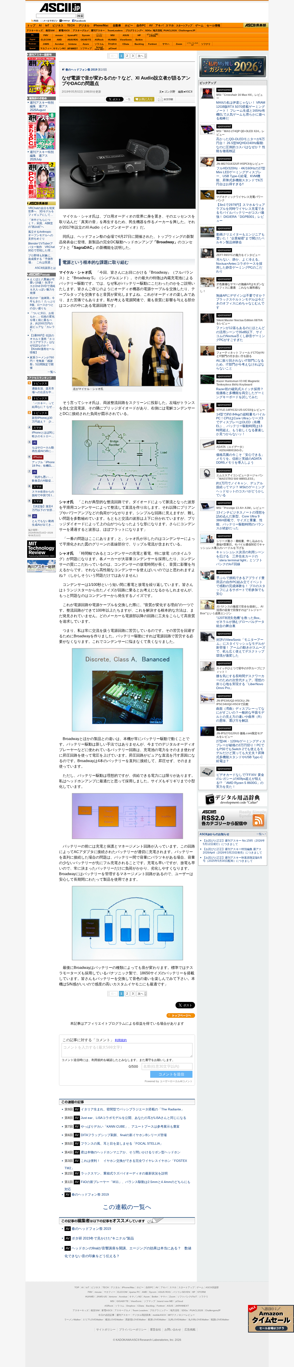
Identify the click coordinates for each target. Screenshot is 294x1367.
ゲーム (199, 25)
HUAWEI (112, 39)
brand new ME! (165, 1301)
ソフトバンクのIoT (192, 44)
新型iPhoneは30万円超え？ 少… (43, 419)
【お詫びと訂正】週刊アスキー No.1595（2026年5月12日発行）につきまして (234, 842)
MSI (112, 35)
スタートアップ (184, 25)
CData (125, 44)
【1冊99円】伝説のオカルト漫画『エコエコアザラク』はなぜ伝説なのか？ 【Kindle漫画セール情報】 (42, 344)
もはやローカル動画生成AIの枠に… (43, 449)
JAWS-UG (101, 1296)
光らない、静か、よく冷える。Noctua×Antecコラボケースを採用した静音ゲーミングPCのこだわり (239, 265)
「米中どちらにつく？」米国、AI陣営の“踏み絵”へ (40, 223)
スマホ (170, 25)
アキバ (159, 25)
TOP (76, 1287)
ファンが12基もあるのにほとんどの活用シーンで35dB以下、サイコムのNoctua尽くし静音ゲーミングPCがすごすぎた (240, 334)
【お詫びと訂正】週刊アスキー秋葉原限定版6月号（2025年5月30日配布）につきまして (232, 859)
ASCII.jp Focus (41, 274)
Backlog (139, 44)
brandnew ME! (99, 48)
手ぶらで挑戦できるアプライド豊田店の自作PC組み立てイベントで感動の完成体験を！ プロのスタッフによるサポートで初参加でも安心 (240, 586)
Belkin (139, 39)
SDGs (148, 30)
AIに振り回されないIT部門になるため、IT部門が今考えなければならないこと (240, 364)
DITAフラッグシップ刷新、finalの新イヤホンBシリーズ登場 (124, 1135)
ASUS (126, 35)
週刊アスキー (98, 30)
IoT (47, 25)
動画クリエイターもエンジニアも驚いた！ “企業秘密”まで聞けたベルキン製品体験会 (240, 238)
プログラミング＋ (159, 1310)
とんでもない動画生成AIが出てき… (43, 522)
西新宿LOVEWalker (135, 1319)
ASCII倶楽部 (255, 25)
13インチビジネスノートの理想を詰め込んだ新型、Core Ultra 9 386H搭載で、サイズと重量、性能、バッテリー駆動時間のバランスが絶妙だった (240, 520)
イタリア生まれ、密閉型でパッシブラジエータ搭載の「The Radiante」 (132, 1109)
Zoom (179, 44)
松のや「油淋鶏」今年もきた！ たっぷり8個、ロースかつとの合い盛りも (42, 303)
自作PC (141, 25)
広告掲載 (189, 1329)
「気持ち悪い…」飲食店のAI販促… (43, 478)
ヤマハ (165, 44)
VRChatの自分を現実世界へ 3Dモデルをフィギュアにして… (41, 212)
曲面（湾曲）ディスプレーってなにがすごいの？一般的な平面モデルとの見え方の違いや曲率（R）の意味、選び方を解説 (240, 714)
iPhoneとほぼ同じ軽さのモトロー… (43, 434)
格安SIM (50, 30)
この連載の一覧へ (127, 1206)
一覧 (128, 99)
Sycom (86, 35)
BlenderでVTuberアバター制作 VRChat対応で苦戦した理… (41, 247)
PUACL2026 (170, 30)
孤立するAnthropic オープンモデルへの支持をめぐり (41, 235)
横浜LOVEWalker (114, 1319)
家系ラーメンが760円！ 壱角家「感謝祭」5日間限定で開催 (42, 362)
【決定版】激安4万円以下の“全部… (43, 508)
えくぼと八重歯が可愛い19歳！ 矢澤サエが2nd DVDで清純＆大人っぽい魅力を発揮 (42, 286)
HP (139, 35)
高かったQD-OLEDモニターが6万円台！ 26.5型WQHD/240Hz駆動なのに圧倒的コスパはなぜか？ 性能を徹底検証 (240, 145)
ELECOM (46, 39)
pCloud (112, 48)
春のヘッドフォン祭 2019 (81, 69)
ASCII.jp (60, 7)
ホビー (129, 25)
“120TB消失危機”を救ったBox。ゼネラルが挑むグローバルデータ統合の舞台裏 (240, 622)
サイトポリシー (106, 1329)
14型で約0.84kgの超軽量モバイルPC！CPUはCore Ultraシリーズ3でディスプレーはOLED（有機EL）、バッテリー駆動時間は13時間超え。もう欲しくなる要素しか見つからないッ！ (240, 424)
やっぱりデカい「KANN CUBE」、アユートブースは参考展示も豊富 (130, 1126)
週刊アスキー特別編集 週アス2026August (42, 106)
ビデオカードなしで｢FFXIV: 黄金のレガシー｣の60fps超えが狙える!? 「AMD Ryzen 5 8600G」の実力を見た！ (240, 780)
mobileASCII (159, 1315)
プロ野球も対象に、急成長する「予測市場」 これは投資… (40, 259)
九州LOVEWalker (177, 1319)
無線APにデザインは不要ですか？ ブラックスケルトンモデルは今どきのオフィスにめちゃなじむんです (242, 301)
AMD (59, 39)
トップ (31, 25)
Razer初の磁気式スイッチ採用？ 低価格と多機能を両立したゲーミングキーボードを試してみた (241, 393)
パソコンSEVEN (99, 35)
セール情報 (213, 25)
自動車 (117, 25)
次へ (140, 55)
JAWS (46, 44)
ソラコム (99, 44)
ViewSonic (126, 39)
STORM (201, 1292)
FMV (45, 35)
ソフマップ (86, 48)
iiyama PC (134, 1292)
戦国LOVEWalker (220, 1319)
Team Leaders (140, 1310)
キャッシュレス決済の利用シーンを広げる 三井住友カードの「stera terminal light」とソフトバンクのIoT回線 (240, 558)
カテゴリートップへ (181, 1015)
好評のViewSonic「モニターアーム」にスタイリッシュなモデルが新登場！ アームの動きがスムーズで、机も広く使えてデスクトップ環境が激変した (240, 647)
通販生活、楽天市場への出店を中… (43, 390)
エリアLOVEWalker (93, 1319)
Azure (86, 44)
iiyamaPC (72, 35)
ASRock (99, 39)
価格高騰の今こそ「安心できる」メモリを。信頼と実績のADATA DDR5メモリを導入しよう (240, 459)
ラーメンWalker (72, 1319)
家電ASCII (64, 30)
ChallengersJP (187, 30)
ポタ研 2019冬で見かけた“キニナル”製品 (103, 1238)
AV (151, 25)
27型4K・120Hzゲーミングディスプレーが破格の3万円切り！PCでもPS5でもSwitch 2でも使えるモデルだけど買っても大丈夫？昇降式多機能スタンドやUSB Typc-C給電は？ (240, 751)
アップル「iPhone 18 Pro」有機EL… (43, 464)
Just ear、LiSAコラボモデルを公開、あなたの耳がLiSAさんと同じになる (133, 1118)
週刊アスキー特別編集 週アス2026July (42, 155)
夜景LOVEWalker (157, 1319)
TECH (71, 25)
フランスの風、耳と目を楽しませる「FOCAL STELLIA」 (122, 1143)
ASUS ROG (72, 39)
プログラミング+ (134, 30)
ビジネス (57, 25)
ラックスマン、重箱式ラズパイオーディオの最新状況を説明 (124, 1173)
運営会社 (155, 1329)
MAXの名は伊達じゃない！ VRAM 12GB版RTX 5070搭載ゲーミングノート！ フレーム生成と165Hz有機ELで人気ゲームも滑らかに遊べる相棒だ (240, 110)
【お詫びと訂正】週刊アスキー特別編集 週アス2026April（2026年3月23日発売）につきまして (232, 851)
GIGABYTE (86, 40)
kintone (72, 44)
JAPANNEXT (72, 48)
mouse (59, 35)
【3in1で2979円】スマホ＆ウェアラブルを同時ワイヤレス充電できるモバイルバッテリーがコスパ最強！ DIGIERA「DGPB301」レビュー (240, 212)
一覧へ (52, 372)
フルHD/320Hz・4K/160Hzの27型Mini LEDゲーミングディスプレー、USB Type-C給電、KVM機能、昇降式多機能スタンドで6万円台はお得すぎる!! (240, 176)
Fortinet (152, 44)
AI (40, 25)
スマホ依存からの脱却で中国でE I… (43, 493)
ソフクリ (205, 44)
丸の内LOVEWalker (198, 1319)
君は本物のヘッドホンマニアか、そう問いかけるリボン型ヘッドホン (131, 1152)
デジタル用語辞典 (141, 1315)
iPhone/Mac (101, 25)
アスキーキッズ (35, 30)
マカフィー (46, 48)
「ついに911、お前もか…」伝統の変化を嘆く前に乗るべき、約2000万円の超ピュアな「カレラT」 (42, 322)
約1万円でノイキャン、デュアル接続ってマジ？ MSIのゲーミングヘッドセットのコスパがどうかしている (240, 489)
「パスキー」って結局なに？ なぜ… (43, 405)
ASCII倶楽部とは (45, 267)
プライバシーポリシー (133, 1329)
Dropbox (112, 44)
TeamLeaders (115, 30)
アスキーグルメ (81, 30)
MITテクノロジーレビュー (181, 1315)
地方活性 (157, 30)
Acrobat (59, 44)
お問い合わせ (172, 1329)
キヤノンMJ (59, 48)
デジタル (84, 25)
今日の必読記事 (106, 1315)
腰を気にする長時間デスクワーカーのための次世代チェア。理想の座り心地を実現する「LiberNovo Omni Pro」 (240, 682)
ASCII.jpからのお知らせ (214, 834)
